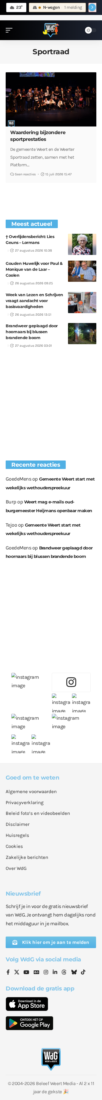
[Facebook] (8, 972)
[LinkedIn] (55, 972)
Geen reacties (25, 174)
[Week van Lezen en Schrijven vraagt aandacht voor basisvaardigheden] (82, 302)
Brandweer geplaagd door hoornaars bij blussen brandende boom (32, 331)
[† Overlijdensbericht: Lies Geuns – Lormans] (82, 244)
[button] (10, 30)
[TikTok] (83, 972)
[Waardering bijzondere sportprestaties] (51, 99)
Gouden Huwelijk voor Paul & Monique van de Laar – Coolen (34, 269)
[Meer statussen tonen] (92, 7)
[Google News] (36, 972)
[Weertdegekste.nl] (51, 30)
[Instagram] (46, 972)
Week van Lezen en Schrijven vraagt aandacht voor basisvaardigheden (34, 300)
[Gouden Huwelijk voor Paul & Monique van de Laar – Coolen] (82, 271)
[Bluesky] (74, 972)
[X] (16, 972)
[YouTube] (26, 972)
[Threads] (64, 972)
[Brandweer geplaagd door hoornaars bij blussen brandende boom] (82, 333)
